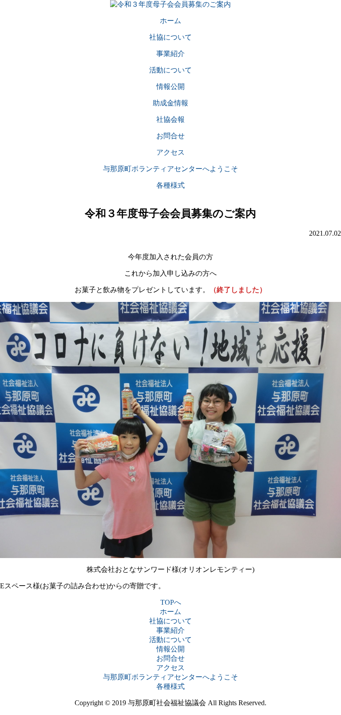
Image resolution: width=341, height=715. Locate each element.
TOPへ (170, 602)
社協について (170, 621)
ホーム (170, 611)
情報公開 (170, 649)
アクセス (170, 667)
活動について (170, 639)
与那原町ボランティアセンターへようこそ (170, 677)
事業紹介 (170, 630)
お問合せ (170, 658)
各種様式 (170, 686)
